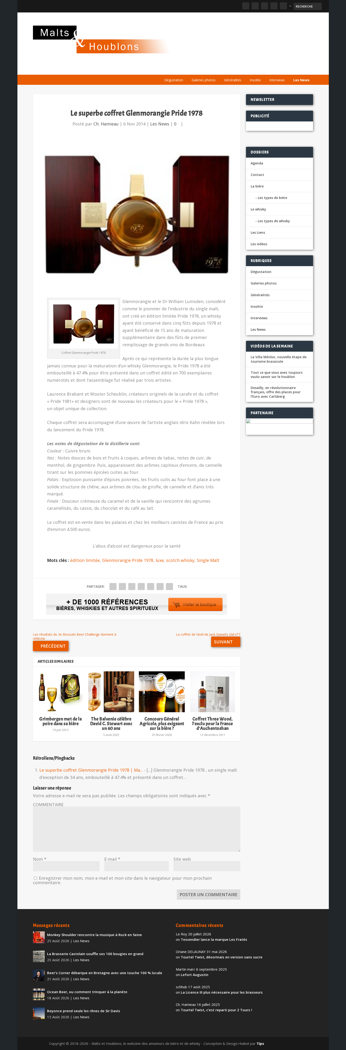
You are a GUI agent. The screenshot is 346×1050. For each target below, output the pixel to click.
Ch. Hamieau (106, 124)
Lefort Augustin (194, 974)
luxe (160, 560)
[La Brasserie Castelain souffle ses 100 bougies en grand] (39, 956)
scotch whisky (180, 560)
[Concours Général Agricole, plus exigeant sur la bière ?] (162, 691)
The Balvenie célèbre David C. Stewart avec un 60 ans (111, 723)
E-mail (112, 859)
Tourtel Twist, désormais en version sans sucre (221, 957)
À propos (170, 68)
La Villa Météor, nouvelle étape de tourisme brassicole (278, 359)
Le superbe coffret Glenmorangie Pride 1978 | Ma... (91, 770)
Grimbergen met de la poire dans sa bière (60, 721)
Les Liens (292, 68)
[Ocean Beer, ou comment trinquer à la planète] (39, 994)
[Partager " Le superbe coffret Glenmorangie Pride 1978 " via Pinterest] (141, 586)
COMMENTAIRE (48, 804)
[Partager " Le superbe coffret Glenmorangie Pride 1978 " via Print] (169, 586)
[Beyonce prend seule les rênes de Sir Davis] (39, 1013)
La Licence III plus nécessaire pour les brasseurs (222, 992)
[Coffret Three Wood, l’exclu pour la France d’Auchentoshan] (212, 691)
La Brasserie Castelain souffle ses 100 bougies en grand (95, 953)
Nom (39, 859)
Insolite (255, 80)
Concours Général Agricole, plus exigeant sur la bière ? (162, 723)
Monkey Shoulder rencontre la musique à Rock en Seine (94, 934)
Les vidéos (269, 68)
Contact (257, 174)
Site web (182, 859)
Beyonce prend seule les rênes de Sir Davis (83, 1010)
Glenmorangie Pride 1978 (127, 560)
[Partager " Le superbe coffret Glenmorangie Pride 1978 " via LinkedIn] (150, 586)
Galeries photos (204, 80)
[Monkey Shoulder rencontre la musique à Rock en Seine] (39, 937)
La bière (192, 68)
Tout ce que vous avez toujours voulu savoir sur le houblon (276, 374)
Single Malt (208, 560)
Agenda (245, 68)
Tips (260, 1043)
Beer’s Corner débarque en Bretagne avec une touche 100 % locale (104, 972)
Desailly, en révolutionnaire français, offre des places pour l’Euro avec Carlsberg (276, 392)
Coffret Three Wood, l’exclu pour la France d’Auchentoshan (212, 723)
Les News (301, 80)
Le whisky (218, 68)
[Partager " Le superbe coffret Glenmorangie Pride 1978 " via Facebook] (113, 586)
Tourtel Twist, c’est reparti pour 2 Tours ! (216, 1009)
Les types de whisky (274, 221)
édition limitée (85, 560)
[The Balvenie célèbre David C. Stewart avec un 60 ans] (111, 691)
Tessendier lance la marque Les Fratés (214, 939)
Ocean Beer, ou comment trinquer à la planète (87, 991)
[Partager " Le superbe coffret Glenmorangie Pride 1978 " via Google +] (132, 586)
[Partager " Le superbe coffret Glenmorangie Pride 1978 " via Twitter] (122, 586)
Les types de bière (272, 197)
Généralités (232, 80)
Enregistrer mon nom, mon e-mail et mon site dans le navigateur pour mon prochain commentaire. (122, 880)
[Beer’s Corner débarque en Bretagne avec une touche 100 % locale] (39, 975)
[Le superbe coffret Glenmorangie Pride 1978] (136, 215)
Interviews (277, 80)
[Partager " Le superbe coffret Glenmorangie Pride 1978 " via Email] (160, 586)
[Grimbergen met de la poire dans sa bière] (61, 691)
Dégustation (173, 80)
